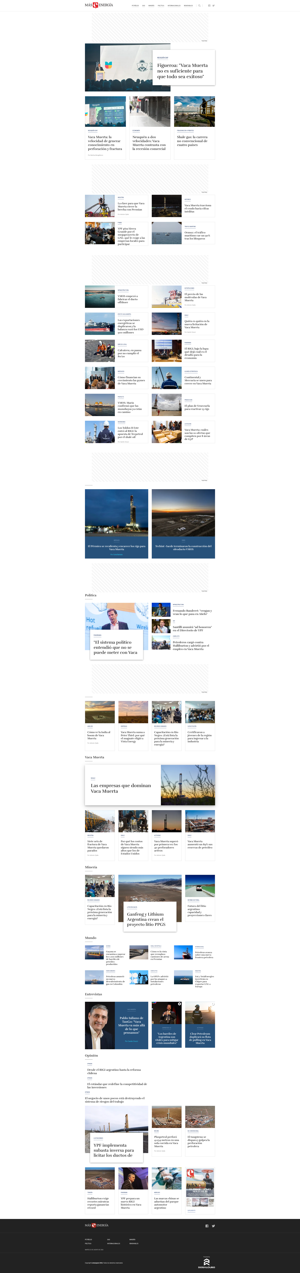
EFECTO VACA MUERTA (124, 314)
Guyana (108, 946)
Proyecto (121, 397)
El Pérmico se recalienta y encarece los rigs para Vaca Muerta (116, 548)
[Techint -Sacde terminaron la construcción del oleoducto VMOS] (183, 513)
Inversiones (121, 422)
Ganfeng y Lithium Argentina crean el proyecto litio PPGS (146, 919)
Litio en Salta (132, 907)
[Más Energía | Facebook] (209, 5)
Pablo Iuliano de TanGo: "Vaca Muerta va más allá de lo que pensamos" (131, 1025)
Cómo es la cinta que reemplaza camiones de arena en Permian (160, 955)
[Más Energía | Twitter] (213, 5)
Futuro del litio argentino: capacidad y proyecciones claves (200, 910)
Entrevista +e (166, 1028)
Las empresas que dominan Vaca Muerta (121, 788)
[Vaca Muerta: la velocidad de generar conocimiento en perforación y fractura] (105, 111)
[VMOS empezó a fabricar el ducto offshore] (100, 297)
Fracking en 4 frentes (185, 130)
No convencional (193, 1131)
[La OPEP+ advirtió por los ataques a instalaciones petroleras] (138, 977)
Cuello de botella (156, 946)
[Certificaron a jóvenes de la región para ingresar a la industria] (200, 712)
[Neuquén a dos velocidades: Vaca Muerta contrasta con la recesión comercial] (150, 111)
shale (186, 315)
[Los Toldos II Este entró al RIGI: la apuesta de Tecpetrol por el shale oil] (100, 432)
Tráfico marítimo (190, 226)
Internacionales (174, 6)
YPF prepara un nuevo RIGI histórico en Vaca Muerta (131, 1203)
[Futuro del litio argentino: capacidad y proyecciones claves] (200, 886)
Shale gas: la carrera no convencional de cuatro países (192, 141)
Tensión (89, 1192)
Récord (156, 1131)
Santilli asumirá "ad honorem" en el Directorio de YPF (192, 628)
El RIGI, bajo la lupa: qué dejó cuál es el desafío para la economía (197, 353)
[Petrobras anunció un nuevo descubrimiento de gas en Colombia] (94, 977)
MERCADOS (121, 371)
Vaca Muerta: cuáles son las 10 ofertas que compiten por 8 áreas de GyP (197, 434)
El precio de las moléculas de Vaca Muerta (195, 297)
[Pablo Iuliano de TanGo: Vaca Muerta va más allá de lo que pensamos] (100, 1025)
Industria (121, 197)
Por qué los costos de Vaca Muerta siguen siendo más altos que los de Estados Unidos (132, 847)
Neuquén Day (162, 57)
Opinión (89, 1064)
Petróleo (135, 6)
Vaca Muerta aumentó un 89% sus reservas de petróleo (200, 844)
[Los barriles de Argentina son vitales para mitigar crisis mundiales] (167, 1013)
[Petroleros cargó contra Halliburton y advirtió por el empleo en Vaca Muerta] (161, 643)
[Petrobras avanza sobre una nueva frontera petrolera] (183, 952)
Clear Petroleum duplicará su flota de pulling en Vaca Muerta (200, 1038)
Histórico (188, 199)
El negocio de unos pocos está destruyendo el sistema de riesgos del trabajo (114, 1099)
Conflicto (176, 636)
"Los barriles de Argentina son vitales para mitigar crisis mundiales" (166, 1038)
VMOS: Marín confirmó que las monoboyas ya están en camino (130, 407)
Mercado (117, 540)
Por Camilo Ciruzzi (190, 332)
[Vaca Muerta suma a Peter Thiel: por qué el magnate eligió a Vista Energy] (133, 712)
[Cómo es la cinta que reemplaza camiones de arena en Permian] (138, 952)
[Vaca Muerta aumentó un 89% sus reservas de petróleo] (200, 821)
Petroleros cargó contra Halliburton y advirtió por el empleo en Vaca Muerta (191, 646)
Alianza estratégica (191, 371)
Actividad (157, 835)
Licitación (188, 424)
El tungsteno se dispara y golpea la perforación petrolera (199, 1141)
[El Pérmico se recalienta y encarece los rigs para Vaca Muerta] (116, 513)
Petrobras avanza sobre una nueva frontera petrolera (204, 955)
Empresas (124, 726)
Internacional (199, 947)
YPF (174, 621)
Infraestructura (123, 290)
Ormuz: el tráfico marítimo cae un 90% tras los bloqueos (197, 235)
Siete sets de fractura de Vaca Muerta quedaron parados (98, 846)
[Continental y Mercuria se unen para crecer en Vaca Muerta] (167, 378)
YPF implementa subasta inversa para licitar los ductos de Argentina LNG (114, 1153)
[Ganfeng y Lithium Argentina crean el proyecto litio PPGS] (150, 898)
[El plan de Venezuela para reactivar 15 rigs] (167, 405)
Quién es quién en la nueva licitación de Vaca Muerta (197, 324)
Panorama (188, 343)
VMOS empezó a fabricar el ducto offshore (128, 299)
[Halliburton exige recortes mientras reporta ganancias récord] (100, 1178)
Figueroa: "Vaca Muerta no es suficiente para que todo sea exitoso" (182, 70)
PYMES (120, 223)
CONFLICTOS (154, 971)
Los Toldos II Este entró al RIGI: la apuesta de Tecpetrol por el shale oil (130, 432)
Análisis (90, 726)
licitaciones (98, 1138)
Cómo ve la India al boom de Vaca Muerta (98, 735)
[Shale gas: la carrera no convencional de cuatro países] (194, 111)
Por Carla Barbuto (117, 555)
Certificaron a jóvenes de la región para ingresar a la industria (200, 737)
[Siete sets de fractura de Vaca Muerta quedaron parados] (100, 821)
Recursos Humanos (160, 726)
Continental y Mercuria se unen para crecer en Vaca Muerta (198, 380)
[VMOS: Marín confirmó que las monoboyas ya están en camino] (100, 405)
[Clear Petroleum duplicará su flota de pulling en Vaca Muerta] (200, 1013)
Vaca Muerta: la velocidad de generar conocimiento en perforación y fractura (105, 143)
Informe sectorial (193, 900)
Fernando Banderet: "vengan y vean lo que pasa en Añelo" (192, 612)
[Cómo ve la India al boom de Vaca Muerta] (100, 712)
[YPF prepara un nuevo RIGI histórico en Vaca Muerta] (133, 1178)
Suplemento (191, 1210)
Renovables (188, 6)
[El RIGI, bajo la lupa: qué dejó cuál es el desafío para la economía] (167, 351)
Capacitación (192, 726)
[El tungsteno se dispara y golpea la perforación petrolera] (200, 1117)
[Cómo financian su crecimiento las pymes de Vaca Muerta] (100, 378)
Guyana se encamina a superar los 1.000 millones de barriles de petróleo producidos (115, 957)
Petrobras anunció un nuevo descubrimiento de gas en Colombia (115, 980)
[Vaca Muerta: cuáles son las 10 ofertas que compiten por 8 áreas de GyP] (167, 432)
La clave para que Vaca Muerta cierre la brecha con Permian (131, 206)
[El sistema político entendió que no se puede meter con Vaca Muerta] (116, 626)
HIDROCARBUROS (110, 971)
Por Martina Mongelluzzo (95, 155)
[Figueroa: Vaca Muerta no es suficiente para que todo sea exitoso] (150, 67)
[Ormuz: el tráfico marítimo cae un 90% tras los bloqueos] (167, 233)
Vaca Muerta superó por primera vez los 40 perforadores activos (166, 846)
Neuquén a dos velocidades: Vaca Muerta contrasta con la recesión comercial (149, 143)
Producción (188, 400)
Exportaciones (189, 288)
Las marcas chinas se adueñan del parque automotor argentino (166, 1203)
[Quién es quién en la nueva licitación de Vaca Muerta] (167, 324)
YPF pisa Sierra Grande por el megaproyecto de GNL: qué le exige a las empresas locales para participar (131, 236)
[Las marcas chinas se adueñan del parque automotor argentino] (167, 1178)
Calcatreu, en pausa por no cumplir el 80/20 (129, 353)
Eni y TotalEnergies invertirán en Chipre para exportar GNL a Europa (204, 981)
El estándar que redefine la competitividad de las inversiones (117, 1085)
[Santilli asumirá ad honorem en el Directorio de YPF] (161, 626)
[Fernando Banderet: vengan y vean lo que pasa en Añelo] (161, 610)
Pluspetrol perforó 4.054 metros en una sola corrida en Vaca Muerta (166, 1141)
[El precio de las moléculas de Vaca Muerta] (167, 297)
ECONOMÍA (136, 130)
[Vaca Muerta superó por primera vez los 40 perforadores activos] (167, 821)
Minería (151, 6)
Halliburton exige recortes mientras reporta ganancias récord (98, 1203)
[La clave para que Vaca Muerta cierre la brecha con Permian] (100, 206)
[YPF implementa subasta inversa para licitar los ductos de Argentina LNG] (116, 1129)
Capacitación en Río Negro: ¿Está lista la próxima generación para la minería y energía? (166, 738)
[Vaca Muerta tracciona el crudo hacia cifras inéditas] (167, 206)
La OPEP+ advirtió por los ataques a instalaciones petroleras (159, 980)
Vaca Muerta (131, 1009)
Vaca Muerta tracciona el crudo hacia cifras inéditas (198, 208)
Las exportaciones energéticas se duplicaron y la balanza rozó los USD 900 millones (130, 326)
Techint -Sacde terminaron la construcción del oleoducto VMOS (183, 548)
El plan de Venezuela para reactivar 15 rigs (197, 407)
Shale (123, 835)
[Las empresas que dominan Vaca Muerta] (188, 785)
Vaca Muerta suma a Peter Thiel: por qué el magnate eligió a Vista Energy (133, 737)
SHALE (93, 778)
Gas (143, 6)
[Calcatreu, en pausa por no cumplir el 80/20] (100, 351)
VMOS (183, 540)
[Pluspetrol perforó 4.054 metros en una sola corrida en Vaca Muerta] (167, 1117)
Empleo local (122, 344)
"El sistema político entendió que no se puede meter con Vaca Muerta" (115, 650)
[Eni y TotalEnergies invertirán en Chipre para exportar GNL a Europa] (183, 977)
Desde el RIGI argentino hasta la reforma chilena (114, 1071)
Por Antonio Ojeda (123, 214)
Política (161, 6)
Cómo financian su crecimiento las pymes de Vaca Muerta (131, 380)
